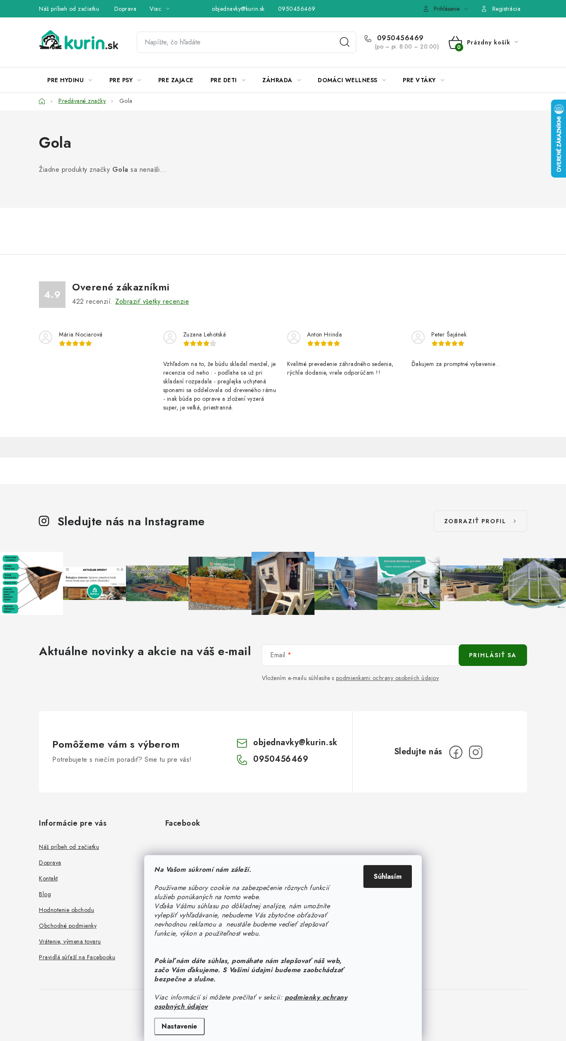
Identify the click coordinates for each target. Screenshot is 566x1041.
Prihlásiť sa (493, 655)
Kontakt (48, 878)
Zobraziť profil (475, 521)
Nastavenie (179, 1026)
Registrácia (506, 9)
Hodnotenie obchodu (66, 910)
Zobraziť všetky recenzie (152, 301)
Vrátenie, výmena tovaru (70, 941)
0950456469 (297, 9)
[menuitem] (70, 80)
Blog (45, 894)
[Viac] (501, 80)
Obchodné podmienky (68, 926)
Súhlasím (388, 876)
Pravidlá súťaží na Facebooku (77, 957)
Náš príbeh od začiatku (69, 9)
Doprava (125, 9)
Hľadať (344, 42)
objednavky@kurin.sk (238, 9)
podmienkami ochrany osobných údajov (387, 678)
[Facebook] (455, 752)
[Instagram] (475, 752)
